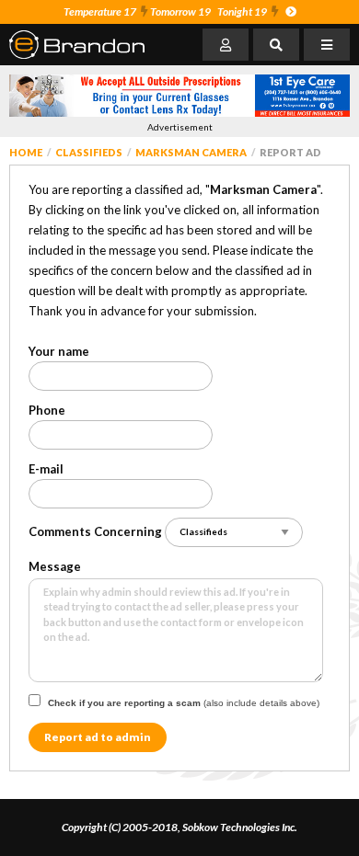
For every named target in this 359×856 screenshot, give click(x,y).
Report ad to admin (97, 737)
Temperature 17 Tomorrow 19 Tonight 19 (165, 11)
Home (25, 152)
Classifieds (88, 152)
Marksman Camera (191, 152)
